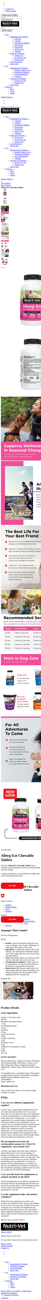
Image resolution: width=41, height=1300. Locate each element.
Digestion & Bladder (22, 43)
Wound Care (19, 60)
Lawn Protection (16, 62)
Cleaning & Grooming (18, 79)
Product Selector (7, 97)
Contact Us (5, 107)
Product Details (11, 907)
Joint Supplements (21, 74)
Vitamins (18, 51)
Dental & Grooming (17, 53)
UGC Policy (16, 1291)
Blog (12, 89)
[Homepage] (10, 26)
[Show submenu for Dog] (10, 117)
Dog (7, 35)
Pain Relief (19, 47)
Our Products (5, 183)
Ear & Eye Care (20, 81)
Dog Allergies (6, 185)
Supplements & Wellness (19, 37)
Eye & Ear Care (20, 58)
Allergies (18, 39)
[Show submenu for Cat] (9, 148)
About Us (9, 87)
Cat (6, 66)
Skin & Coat (19, 49)
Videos (12, 93)
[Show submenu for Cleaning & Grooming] (27, 161)
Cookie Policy (26, 1291)
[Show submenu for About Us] (14, 169)
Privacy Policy (6, 1291)
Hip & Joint (19, 45)
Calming (18, 41)
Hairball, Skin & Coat (22, 70)
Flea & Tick (14, 64)
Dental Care (19, 56)
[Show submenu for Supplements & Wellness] (29, 119)
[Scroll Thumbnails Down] (4, 267)
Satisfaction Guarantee (9, 1293)
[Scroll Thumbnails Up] (2, 267)
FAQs (12, 91)
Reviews (8, 911)
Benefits (8, 905)
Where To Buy (14, 107)
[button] (12, 886)
